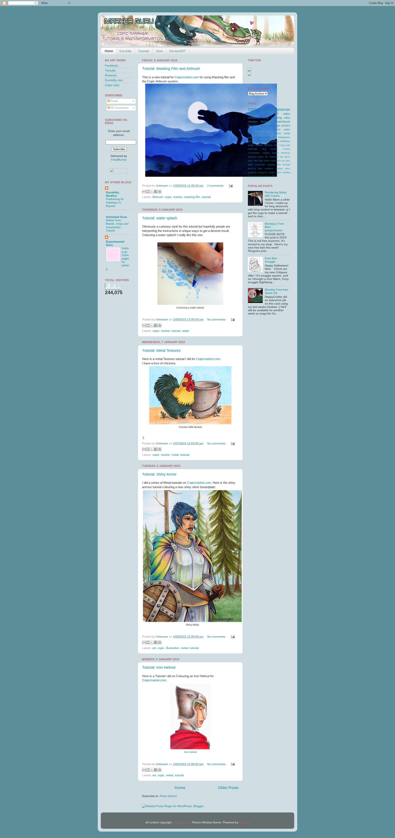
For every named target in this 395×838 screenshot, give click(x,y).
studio (259, 145)
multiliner (285, 141)
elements (285, 153)
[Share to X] (152, 191)
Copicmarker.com (187, 77)
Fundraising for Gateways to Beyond (115, 202)
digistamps (282, 109)
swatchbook (282, 121)
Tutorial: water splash (159, 218)
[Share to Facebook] (156, 191)
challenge (273, 125)
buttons (274, 149)
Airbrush (157, 197)
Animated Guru (116, 217)
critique (266, 153)
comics (285, 125)
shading (286, 172)
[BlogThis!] (148, 191)
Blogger (244, 822)
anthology (253, 149)
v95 (272, 176)
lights (250, 164)
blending (276, 117)
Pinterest (110, 75)
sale (258, 129)
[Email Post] (230, 185)
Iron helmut (190, 752)
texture (276, 129)
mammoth (260, 164)
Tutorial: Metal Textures (161, 350)
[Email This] (144, 191)
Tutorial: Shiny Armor (159, 474)
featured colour (256, 156)
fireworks (274, 156)
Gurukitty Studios (112, 194)
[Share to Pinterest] (160, 191)
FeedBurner (119, 159)
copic (168, 197)
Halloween (284, 137)
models (279, 168)
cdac (287, 117)
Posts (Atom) (168, 796)
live (250, 129)
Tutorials (143, 51)
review (271, 172)
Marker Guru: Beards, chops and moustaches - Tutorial (117, 225)
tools (274, 137)
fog (281, 156)
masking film (192, 197)
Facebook (111, 65)
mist (260, 168)
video (286, 113)
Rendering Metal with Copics (275, 194)
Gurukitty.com (114, 80)
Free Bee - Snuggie (272, 260)
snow (251, 145)
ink (283, 160)
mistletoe (269, 168)
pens (287, 168)
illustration (172, 648)
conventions (254, 153)
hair (255, 160)
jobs (288, 160)
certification (254, 133)
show (250, 176)
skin (267, 129)
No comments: (217, 319)
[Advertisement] (266, 333)
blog (264, 149)
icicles (267, 160)
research (261, 137)
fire (266, 156)
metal (175, 454)
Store (159, 51)
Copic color (112, 85)
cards (263, 125)
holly (260, 160)
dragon (275, 153)
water (185, 330)
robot (278, 172)
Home (109, 51)
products (252, 172)
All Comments (119, 107)
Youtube (110, 70)
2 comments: (216, 185)
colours (267, 133)
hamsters (273, 141)
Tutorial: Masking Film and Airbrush (171, 69)
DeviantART (177, 51)
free (267, 113)
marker (177, 197)
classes (253, 121)
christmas (254, 117)
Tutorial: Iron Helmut (158, 667)
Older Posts (228, 787)
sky (268, 137)
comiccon (262, 141)
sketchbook (260, 176)
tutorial (206, 197)
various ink (271, 145)
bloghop (253, 125)
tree (268, 176)
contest (286, 149)
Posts (114, 101)
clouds (251, 141)
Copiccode (284, 145)
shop (266, 117)
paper (251, 137)
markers (254, 113)
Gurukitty (125, 51)
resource (262, 172)
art (154, 648)
